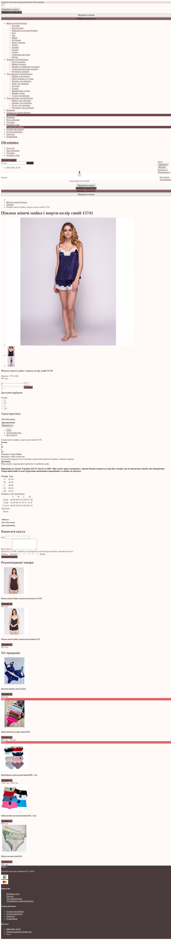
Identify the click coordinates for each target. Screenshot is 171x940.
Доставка (10, 153)
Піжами (9, 205)
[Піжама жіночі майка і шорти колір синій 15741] (70, 345)
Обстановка (9, 142)
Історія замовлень (14, 132)
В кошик (28, 387)
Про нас (10, 896)
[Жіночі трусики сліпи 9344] (14, 851)
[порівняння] (26, 385)
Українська (163, 165)
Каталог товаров (8, 160)
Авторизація (165, 179)
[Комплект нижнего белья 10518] (14, 683)
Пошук (30, 163)
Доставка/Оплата (14, 898)
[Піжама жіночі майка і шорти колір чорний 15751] (14, 634)
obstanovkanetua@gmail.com (18, 932)
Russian (162, 167)
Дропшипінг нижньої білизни (20, 901)
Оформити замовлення (11, 12)
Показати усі (7, 426)
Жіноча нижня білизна (16, 202)
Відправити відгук (9, 557)
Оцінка (4, 554)
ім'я (2, 537)
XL (5, 408)
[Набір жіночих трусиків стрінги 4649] (14, 726)
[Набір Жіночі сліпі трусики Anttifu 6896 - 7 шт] (14, 770)
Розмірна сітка (13, 155)
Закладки (10, 916)
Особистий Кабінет (15, 911)
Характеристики (14, 433)
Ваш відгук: (6, 549)
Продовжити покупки (10, 9)
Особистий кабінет (15, 129)
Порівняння (11, 919)
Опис (8, 430)
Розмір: (4, 398)
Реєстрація (164, 177)
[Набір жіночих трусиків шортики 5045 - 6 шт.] (14, 810)
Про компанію (13, 150)
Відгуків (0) (11, 435)
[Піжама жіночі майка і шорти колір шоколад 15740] (14, 593)
